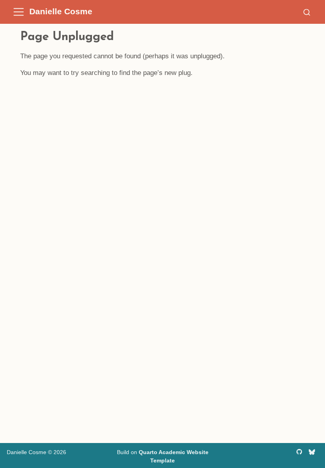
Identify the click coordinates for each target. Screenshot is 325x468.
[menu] (18, 12)
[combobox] (306, 11)
